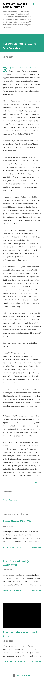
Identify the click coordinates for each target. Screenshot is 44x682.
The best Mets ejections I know (20, 634)
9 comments (15, 547)
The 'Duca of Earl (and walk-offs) (18, 563)
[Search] (34, 4)
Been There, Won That (18, 521)
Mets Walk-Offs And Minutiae (15, 5)
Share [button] (35, 482)
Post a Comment (10, 500)
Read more (36, 547)
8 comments (15, 590)
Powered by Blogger (23, 675)
